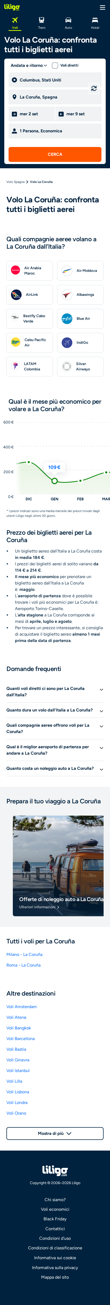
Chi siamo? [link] (55, 1199)
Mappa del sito (55, 1277)
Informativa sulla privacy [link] (55, 1267)
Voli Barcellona (20, 1038)
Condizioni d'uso (55, 1238)
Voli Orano (16, 1113)
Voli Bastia (16, 1049)
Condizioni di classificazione (55, 1247)
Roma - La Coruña (23, 965)
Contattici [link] (55, 1228)
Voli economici (55, 1209)
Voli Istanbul (18, 1070)
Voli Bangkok (18, 1027)
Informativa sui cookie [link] (55, 1257)
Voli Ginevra (17, 1059)
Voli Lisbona (17, 1091)
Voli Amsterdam (21, 1006)
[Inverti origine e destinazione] (94, 88)
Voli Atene (16, 1017)
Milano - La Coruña (24, 954)
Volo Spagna (15, 182)
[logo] (12, 7)
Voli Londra (17, 1102)
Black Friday (55, 1218)
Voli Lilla (14, 1081)
